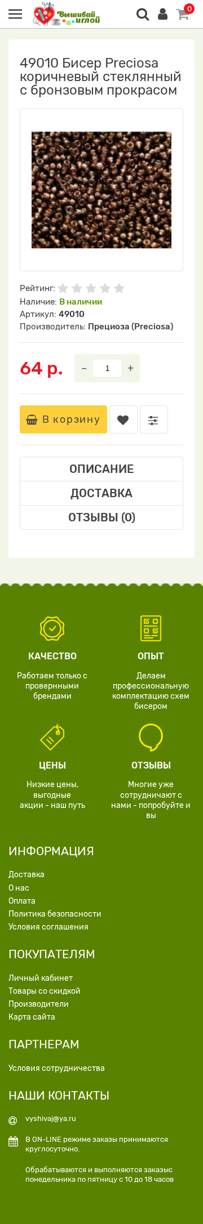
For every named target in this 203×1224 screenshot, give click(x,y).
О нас (18, 888)
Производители (38, 1004)
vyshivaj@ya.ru (50, 1118)
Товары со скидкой (44, 991)
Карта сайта (31, 1017)
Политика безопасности (55, 914)
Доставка (26, 874)
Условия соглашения (48, 927)
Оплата (22, 901)
